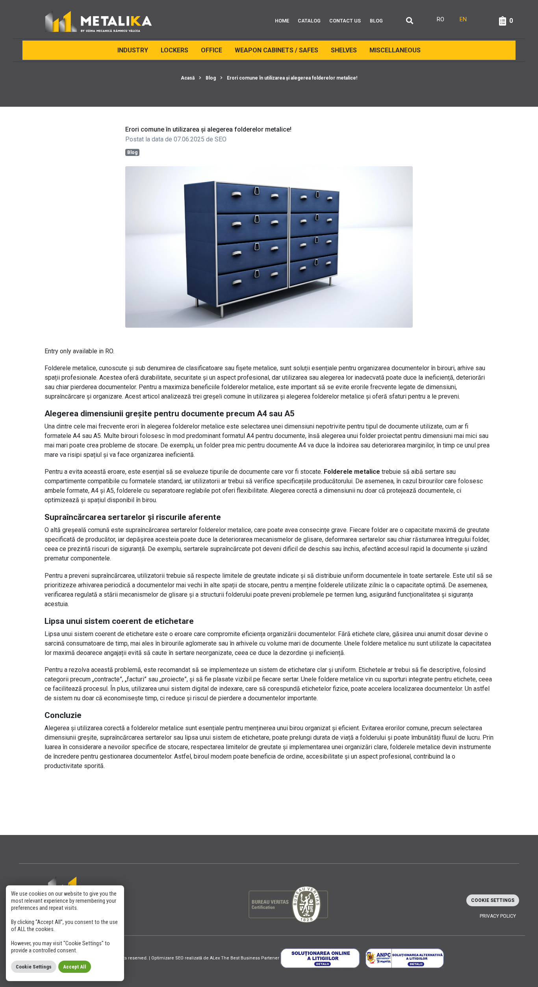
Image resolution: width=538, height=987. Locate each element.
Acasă (188, 78)
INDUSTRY (132, 50)
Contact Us (345, 21)
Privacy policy (498, 916)
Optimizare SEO (167, 958)
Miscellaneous (395, 50)
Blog (376, 21)
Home (282, 21)
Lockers (174, 50)
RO (109, 351)
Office (211, 50)
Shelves (344, 50)
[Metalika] (98, 20)
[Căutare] (409, 21)
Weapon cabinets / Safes (276, 50)
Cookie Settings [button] (492, 900)
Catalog (309, 21)
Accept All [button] (74, 967)
